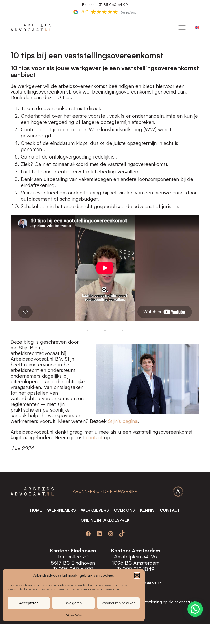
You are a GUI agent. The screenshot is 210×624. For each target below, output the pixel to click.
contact (94, 437)
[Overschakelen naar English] (196, 27)
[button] (137, 575)
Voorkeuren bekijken (118, 603)
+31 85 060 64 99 (112, 4)
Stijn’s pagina (123, 421)
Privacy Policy (74, 615)
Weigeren (74, 603)
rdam (153, 563)
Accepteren (28, 603)
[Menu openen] (182, 27)
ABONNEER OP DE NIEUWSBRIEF (105, 491)
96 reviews (128, 12)
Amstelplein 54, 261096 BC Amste (134, 559)
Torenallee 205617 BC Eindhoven (73, 559)
